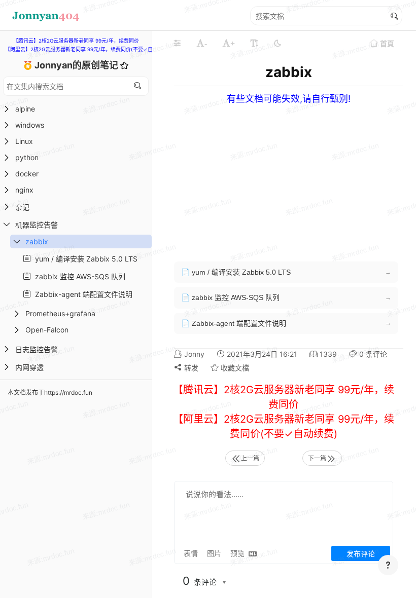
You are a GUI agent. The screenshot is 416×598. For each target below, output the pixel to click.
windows (29, 125)
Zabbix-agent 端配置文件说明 (81, 294)
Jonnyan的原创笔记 (77, 65)
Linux (24, 141)
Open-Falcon (46, 329)
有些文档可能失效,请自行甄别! (289, 98)
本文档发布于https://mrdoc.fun (50, 392)
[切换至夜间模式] (277, 43)
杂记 (22, 207)
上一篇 (250, 458)
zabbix (36, 241)
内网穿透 (29, 367)
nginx (24, 189)
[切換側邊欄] (177, 43)
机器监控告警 (36, 224)
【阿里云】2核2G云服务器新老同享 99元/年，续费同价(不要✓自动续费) (87, 49)
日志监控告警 (36, 349)
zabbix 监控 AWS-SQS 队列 (78, 276)
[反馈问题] (388, 565)
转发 (190, 367)
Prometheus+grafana (60, 313)
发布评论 (360, 553)
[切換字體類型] (254, 43)
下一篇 (317, 458)
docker (27, 173)
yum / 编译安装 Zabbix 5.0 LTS (84, 258)
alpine (25, 108)
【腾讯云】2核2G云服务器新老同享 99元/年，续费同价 (76, 41)
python (27, 157)
